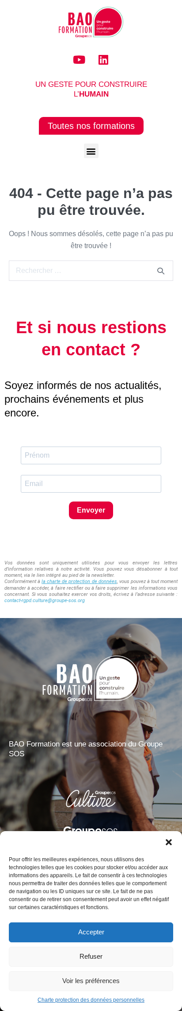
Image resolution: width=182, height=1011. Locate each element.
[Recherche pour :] (91, 270)
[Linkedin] (103, 60)
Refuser (91, 956)
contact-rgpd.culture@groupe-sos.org (44, 600)
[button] (168, 842)
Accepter (91, 932)
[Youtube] (79, 60)
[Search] (161, 271)
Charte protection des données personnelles (91, 1000)
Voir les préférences (91, 980)
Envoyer (91, 510)
